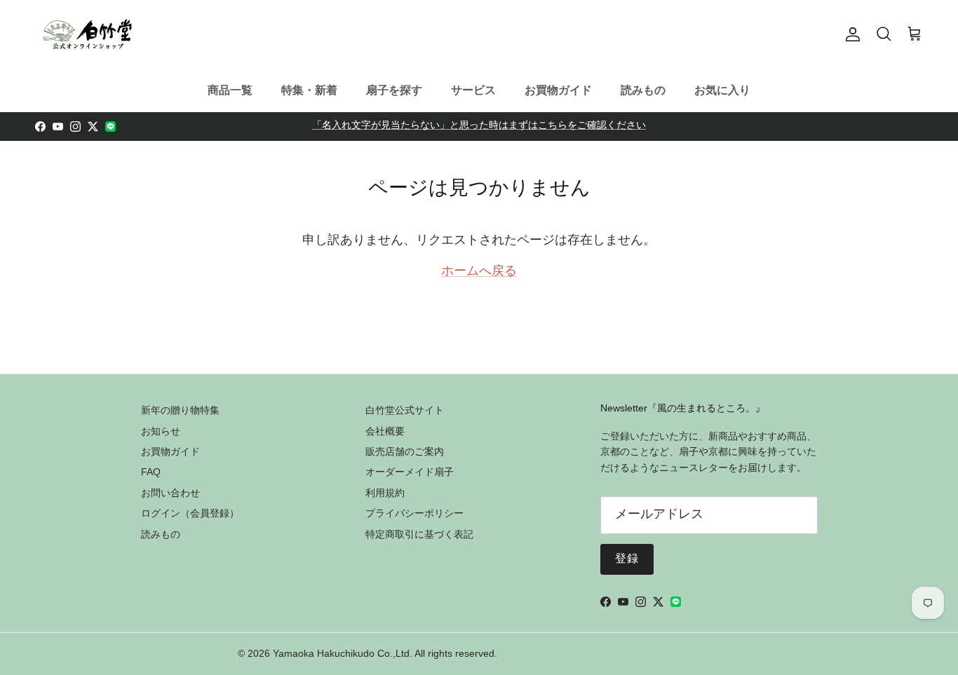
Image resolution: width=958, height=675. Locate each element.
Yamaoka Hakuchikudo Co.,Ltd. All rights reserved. (385, 653)
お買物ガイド (558, 90)
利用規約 (385, 492)
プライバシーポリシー (414, 513)
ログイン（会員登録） (190, 513)
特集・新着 (309, 90)
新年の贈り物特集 (180, 410)
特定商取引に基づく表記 (419, 534)
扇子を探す (394, 90)
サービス (473, 90)
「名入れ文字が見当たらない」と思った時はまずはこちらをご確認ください (479, 126)
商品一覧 (230, 90)
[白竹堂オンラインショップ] (87, 34)
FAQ (151, 471)
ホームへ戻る (479, 272)
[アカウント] (850, 34)
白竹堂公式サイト (404, 410)
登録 (627, 559)
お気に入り (722, 90)
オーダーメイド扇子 (409, 471)
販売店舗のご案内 (404, 451)
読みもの (643, 90)
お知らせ (160, 431)
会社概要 (385, 431)
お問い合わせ (170, 492)
